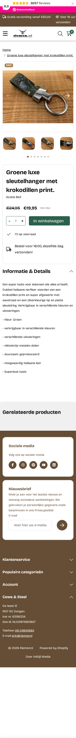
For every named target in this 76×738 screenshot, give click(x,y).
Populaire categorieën (23, 572)
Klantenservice (16, 559)
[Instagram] (23, 465)
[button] (60, 33)
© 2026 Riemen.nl (20, 648)
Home (7, 50)
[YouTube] (44, 465)
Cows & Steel (15, 597)
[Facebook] (12, 465)
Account (10, 584)
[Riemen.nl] (22, 33)
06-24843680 (24, 630)
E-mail (13, 515)
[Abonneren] (62, 525)
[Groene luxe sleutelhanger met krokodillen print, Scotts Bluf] (38, 96)
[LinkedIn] (54, 465)
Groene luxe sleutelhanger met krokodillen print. (40, 55)
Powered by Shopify (54, 648)
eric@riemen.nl (22, 636)
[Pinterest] (33, 465)
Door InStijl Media (38, 656)
